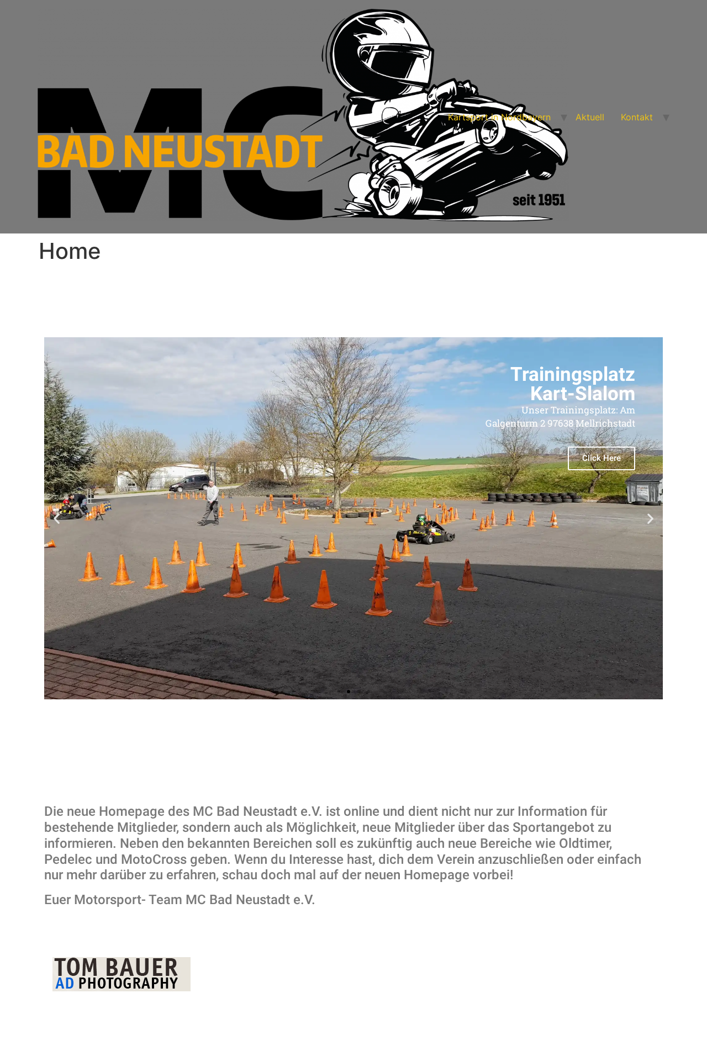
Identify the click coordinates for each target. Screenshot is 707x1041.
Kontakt (637, 117)
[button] (338, 691)
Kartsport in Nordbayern (499, 117)
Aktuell (590, 117)
